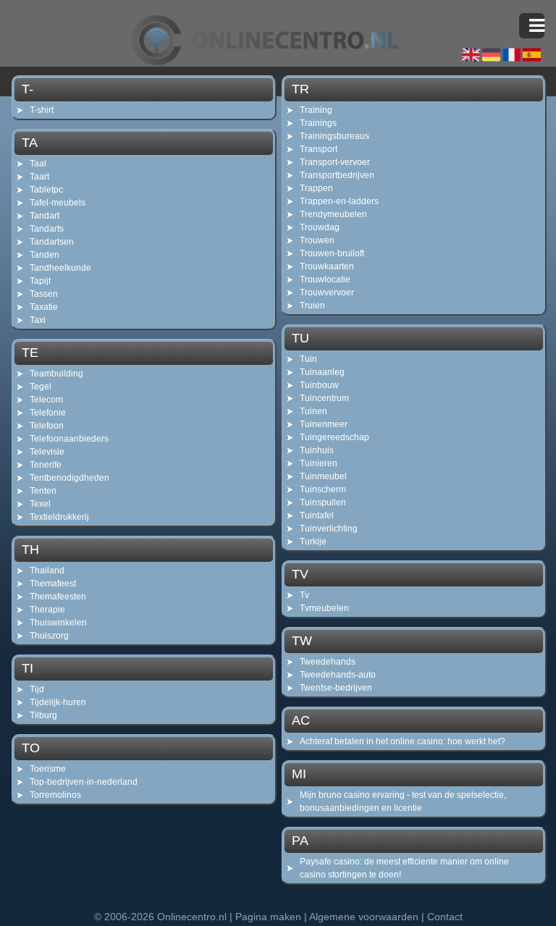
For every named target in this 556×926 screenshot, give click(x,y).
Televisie (47, 452)
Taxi (38, 320)
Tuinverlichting (329, 528)
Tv (304, 595)
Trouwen (317, 240)
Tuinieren (318, 463)
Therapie (47, 610)
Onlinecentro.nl (192, 916)
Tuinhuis (317, 450)
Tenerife (46, 465)
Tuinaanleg (322, 372)
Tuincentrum (324, 398)
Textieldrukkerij (59, 517)
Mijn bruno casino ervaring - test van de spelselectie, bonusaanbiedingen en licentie (403, 801)
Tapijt (40, 281)
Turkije (313, 541)
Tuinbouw (319, 385)
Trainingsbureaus (334, 136)
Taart (39, 177)
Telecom (46, 400)
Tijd (37, 689)
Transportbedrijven (337, 175)
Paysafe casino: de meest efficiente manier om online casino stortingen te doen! (404, 868)
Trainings (318, 123)
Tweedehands (327, 662)
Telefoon (47, 426)
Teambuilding (56, 374)
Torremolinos (55, 795)
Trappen (316, 188)
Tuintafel (317, 515)
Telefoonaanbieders (69, 439)
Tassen (44, 294)
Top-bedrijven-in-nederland (84, 782)
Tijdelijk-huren (58, 702)
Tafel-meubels (57, 203)
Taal (38, 164)
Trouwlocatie (325, 279)
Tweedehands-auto (338, 675)
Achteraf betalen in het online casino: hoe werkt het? (402, 741)
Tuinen (313, 411)
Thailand (47, 570)
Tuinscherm (323, 489)
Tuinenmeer (324, 424)
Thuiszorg (49, 636)
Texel (40, 504)
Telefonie (48, 413)
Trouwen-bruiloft (332, 253)
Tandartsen (52, 242)
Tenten (43, 491)
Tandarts (47, 229)
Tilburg (43, 715)
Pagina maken (268, 916)
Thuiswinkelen (58, 623)
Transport (318, 149)
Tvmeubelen (324, 608)
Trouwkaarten (327, 266)
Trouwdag (320, 227)
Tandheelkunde (60, 268)
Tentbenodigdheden (69, 478)
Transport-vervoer (335, 162)
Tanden (44, 255)
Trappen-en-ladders (339, 201)
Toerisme (48, 769)
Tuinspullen (323, 502)
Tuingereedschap (334, 437)
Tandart (44, 216)
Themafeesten (58, 597)
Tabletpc (46, 190)
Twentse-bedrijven (336, 688)
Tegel (40, 387)
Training (316, 110)
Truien (312, 305)
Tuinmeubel (323, 476)
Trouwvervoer (327, 292)
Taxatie (44, 307)
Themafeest (53, 583)
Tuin (308, 359)
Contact (445, 916)
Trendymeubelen (333, 214)
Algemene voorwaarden (363, 916)
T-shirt (42, 110)
